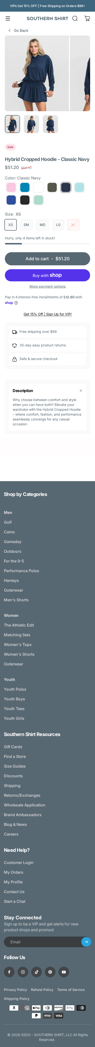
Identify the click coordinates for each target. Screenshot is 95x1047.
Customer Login (19, 862)
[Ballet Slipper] (11, 187)
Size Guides (15, 766)
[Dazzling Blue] (11, 200)
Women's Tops (18, 644)
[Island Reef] (38, 200)
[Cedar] (52, 187)
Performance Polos (21, 570)
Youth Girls (14, 718)
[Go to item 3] (50, 124)
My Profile (13, 881)
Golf (8, 522)
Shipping (12, 785)
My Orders (13, 872)
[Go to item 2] (31, 124)
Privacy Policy (15, 990)
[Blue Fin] (25, 187)
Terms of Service (71, 990)
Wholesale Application (24, 805)
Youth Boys (14, 698)
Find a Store (15, 756)
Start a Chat (14, 901)
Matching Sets (17, 634)
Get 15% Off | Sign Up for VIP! (48, 314)
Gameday (12, 541)
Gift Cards (13, 746)
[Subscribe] (86, 942)
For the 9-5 (14, 561)
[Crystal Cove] (79, 187)
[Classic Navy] (65, 187)
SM (26, 225)
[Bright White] (38, 187)
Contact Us (14, 891)
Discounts (13, 775)
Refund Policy (42, 990)
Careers (11, 834)
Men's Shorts (16, 599)
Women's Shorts (19, 654)
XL (73, 225)
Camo (9, 531)
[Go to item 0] (12, 124)
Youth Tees (14, 708)
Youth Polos (15, 689)
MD (42, 225)
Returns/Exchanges (22, 795)
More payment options (47, 286)
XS (10, 225)
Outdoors (12, 551)
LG (58, 225)
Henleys (11, 580)
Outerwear (13, 590)
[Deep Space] (25, 200)
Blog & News (15, 824)
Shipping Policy (16, 999)
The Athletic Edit (19, 625)
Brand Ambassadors (23, 814)
